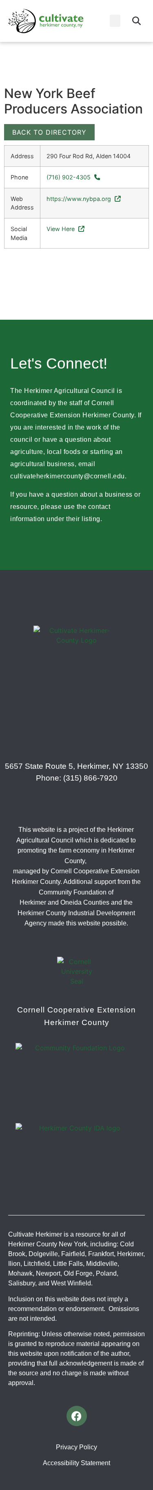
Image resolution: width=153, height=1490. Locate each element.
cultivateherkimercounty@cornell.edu (67, 476)
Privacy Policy (76, 1447)
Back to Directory (49, 132)
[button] (115, 21)
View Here (61, 228)
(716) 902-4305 (69, 177)
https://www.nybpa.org (80, 198)
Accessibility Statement (76, 1462)
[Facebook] (77, 1416)
